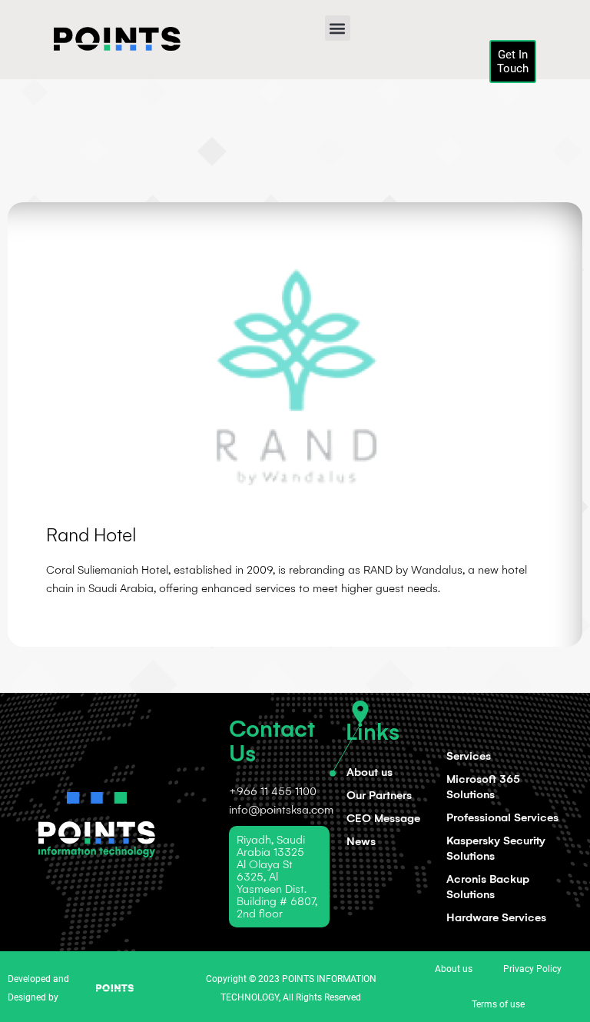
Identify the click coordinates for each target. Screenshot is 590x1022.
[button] (337, 28)
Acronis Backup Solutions (487, 886)
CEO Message (383, 818)
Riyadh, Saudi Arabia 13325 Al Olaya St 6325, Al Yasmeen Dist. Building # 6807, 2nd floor (277, 876)
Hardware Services (496, 917)
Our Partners (379, 795)
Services (468, 756)
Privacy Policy (532, 969)
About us (369, 772)
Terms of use (498, 1004)
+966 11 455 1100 (273, 791)
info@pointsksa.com (281, 810)
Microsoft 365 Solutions (483, 786)
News (361, 841)
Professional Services (502, 817)
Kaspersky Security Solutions (495, 848)
